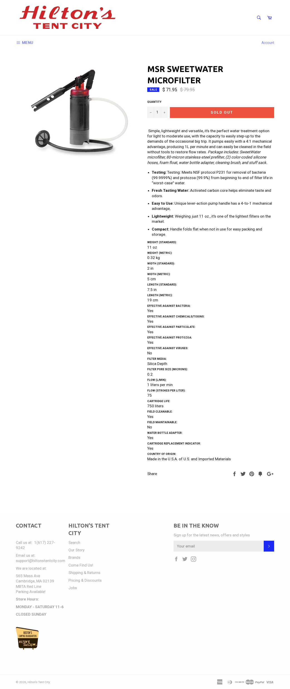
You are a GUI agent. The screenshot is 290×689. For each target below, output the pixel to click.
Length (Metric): (159, 295)
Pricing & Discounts (85, 580)
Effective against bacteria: (169, 305)
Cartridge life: (158, 401)
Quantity (154, 101)
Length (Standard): (162, 284)
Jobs (72, 588)
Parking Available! (31, 591)
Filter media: (157, 358)
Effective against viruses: (167, 348)
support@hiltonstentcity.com (40, 560)
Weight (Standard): (161, 242)
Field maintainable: (162, 422)
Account (267, 43)
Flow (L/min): (156, 380)
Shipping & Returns (84, 572)
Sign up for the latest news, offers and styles (212, 535)
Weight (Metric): (159, 252)
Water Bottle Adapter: (164, 433)
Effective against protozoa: (169, 337)
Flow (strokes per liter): (166, 390)
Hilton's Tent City (39, 682)
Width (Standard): (161, 263)
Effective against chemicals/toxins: (175, 316)
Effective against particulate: (171, 327)
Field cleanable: (159, 411)
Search (74, 542)
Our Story (76, 550)
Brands (74, 557)
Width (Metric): (158, 274)
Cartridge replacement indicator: (174, 443)
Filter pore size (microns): (167, 369)
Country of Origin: (161, 454)
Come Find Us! (80, 565)
